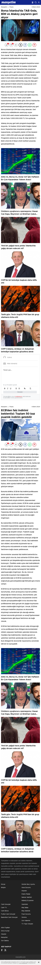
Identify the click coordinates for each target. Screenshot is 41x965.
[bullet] (19, 388)
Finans (11, 7)
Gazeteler (25, 904)
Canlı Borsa (5, 911)
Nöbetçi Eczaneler (28, 900)
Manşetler (4, 937)
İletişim (3, 887)
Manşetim (4, 7)
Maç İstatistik (26, 911)
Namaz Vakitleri (27, 897)
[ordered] (16, 388)
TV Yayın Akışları (27, 924)
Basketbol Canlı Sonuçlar (9, 917)
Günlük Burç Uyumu (28, 884)
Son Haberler (26, 920)
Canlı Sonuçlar (6, 904)
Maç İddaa (25, 907)
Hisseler (24, 891)
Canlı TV (4, 907)
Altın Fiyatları (5, 927)
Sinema (24, 917)
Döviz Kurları (5, 931)
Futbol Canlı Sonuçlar (8, 914)
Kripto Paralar (26, 894)
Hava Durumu (26, 887)
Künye (3, 884)
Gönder (20, 392)
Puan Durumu (26, 914)
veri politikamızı (23, 963)
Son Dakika (5, 940)
